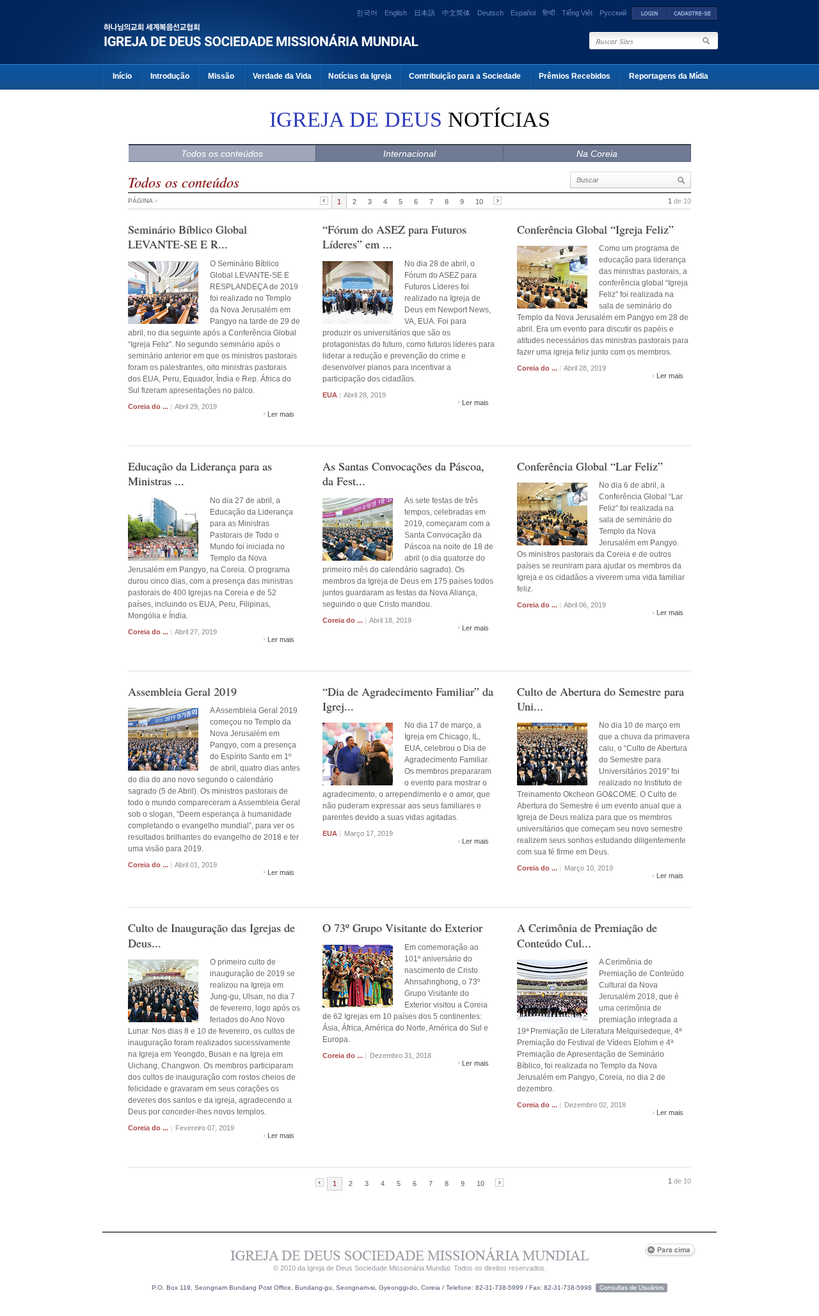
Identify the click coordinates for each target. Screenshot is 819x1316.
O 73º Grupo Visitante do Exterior (402, 927)
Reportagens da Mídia (668, 76)
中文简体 (456, 13)
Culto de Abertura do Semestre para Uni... (600, 699)
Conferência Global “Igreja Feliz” (595, 229)
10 (479, 201)
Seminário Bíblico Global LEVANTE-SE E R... (187, 236)
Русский (613, 13)
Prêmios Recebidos (574, 76)
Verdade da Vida (282, 76)
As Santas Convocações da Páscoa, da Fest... (403, 473)
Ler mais (280, 414)
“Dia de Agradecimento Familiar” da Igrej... (407, 699)
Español (523, 13)
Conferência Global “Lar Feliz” (590, 466)
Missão (221, 76)
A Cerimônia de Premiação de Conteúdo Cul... (587, 935)
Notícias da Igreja (360, 76)
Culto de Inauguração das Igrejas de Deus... (211, 935)
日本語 (424, 13)
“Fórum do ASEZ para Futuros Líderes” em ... (394, 236)
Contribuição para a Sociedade (465, 76)
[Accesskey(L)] (649, 13)
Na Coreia (596, 153)
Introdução (169, 76)
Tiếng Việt (577, 13)
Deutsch (490, 13)
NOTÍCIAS (409, 119)
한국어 (367, 13)
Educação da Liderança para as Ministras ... (200, 473)
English (396, 13)
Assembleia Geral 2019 (182, 691)
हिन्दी (549, 13)
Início (122, 76)
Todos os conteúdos (222, 153)
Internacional (409, 153)
